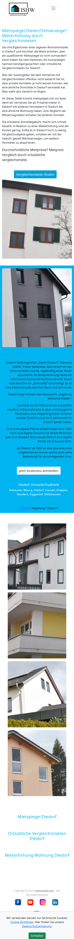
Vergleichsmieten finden (35, 174)
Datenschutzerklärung (36, 926)
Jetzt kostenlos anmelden (38, 470)
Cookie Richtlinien (22, 922)
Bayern (24, 508)
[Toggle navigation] (53, 8)
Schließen (37, 120)
